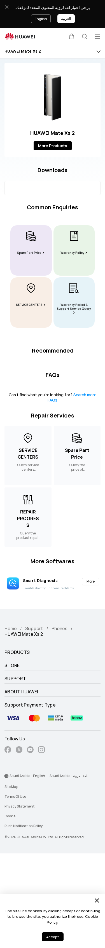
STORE (12, 665)
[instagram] (41, 750)
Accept (52, 937)
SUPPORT (15, 679)
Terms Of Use (15, 796)
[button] (72, 36)
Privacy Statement (19, 806)
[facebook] (7, 750)
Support (34, 629)
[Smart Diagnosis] (13, 583)
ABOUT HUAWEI (21, 692)
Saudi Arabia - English (27, 776)
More (91, 581)
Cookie (9, 816)
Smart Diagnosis (40, 580)
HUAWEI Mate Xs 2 (22, 51)
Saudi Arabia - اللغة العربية (69, 776)
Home (10, 629)
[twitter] (19, 750)
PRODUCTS (17, 652)
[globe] (6, 776)
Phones (59, 629)
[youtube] (30, 750)
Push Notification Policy (23, 826)
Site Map (11, 787)
